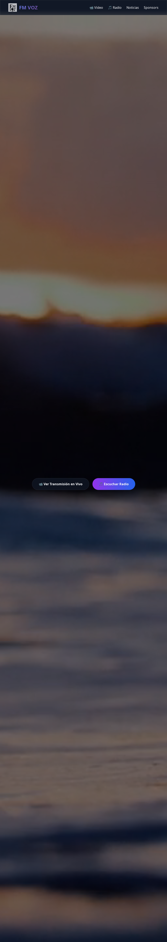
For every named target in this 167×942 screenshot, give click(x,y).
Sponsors (151, 7)
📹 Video (96, 7)
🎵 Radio (115, 7)
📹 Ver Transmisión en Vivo (60, 484)
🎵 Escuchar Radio (114, 484)
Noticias (132, 7)
